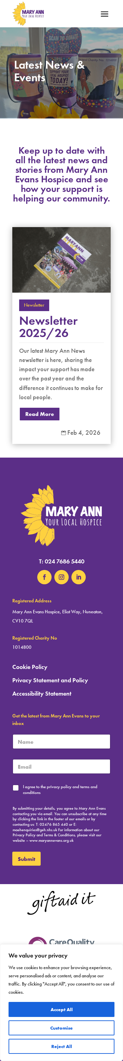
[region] (61, 1002)
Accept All (62, 1009)
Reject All (61, 1046)
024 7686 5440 (64, 561)
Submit (26, 858)
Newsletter (34, 305)
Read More (39, 413)
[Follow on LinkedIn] (78, 577)
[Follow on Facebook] (44, 577)
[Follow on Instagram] (61, 577)
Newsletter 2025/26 (48, 326)
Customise (61, 1028)
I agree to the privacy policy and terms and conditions (60, 789)
